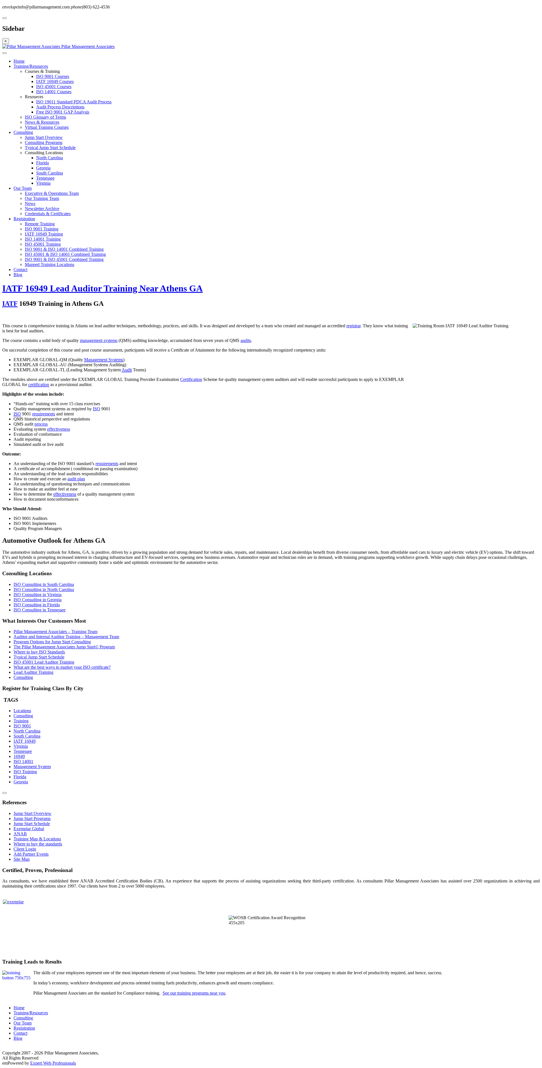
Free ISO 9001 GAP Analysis (62, 112)
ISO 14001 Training (43, 239)
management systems (98, 340)
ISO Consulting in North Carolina (44, 589)
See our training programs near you (194, 993)
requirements (43, 413)
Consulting (23, 132)
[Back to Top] (4, 793)
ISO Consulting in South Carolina (44, 584)
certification (38, 384)
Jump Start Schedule (32, 823)
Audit (127, 369)
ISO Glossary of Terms (45, 117)
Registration (24, 218)
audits (246, 340)
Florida (42, 162)
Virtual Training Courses (47, 127)
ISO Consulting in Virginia (38, 594)
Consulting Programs (43, 142)
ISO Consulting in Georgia (38, 599)
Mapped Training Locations (49, 264)
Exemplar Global (29, 828)
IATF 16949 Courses (55, 81)
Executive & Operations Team (52, 193)
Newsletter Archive (42, 208)
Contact (20, 269)
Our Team (23, 188)
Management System (32, 766)
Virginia (43, 183)
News (30, 203)
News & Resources (42, 122)
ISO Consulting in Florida (37, 604)
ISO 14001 (23, 761)
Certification (191, 379)
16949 (19, 756)
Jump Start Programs (32, 818)
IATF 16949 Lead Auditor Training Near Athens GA (102, 288)
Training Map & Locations (37, 838)
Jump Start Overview (44, 137)
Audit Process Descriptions (60, 106)
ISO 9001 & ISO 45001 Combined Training (64, 259)
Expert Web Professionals (53, 1063)
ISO (96, 408)
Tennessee (45, 178)
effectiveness (58, 429)
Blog (18, 274)
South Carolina (49, 173)
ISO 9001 (22, 725)
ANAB (20, 833)
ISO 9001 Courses (52, 76)
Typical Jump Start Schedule (50, 147)
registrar (353, 325)
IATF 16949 (25, 741)
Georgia (43, 167)
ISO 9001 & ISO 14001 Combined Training (64, 249)
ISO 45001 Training (43, 244)
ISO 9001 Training (41, 228)
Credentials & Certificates (48, 213)
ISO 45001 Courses (53, 86)
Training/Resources (31, 66)
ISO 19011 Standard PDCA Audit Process (74, 101)
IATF (10, 303)
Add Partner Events (31, 854)
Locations (22, 710)
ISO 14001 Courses (53, 91)
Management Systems (103, 359)
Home (19, 61)
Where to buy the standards (38, 844)
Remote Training (40, 223)
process (41, 424)
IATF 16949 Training (44, 234)
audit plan (76, 478)
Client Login (25, 849)
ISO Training (25, 771)
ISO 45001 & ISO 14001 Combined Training (65, 254)
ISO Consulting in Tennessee (39, 609)
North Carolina (49, 157)
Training (21, 720)
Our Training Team (42, 198)
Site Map (22, 859)
